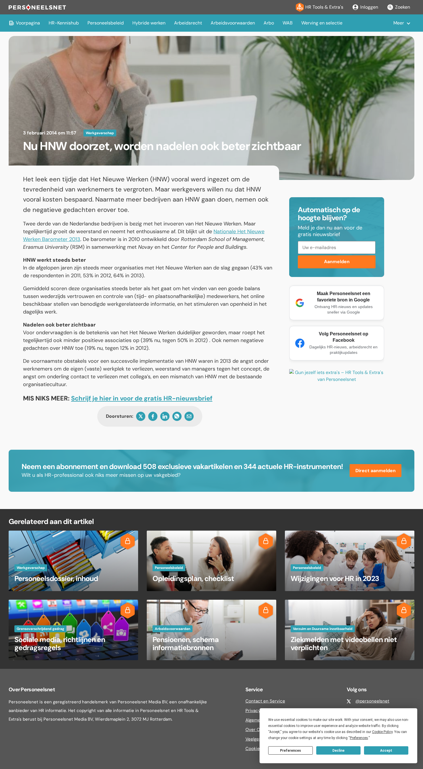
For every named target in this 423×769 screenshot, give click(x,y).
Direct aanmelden (375, 471)
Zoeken (402, 7)
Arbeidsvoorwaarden (233, 23)
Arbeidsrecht (188, 23)
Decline (338, 751)
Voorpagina (28, 23)
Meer (398, 23)
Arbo (269, 23)
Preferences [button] (359, 738)
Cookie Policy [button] (382, 732)
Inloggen (369, 7)
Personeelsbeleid (105, 23)
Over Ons (255, 729)
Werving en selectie (321, 23)
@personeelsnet (372, 701)
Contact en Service (265, 701)
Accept (386, 751)
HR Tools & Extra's (324, 7)
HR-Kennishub (64, 23)
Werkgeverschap (100, 133)
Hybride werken (148, 23)
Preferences (290, 751)
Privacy (252, 710)
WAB (288, 23)
